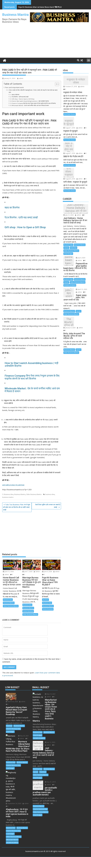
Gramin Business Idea (13, 729)
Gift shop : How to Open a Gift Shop (23, 99)
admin (21, 78)
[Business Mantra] (4, 60)
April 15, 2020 (82, 289)
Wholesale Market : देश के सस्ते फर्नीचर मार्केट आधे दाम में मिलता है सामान (30, 105)
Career (66, 248)
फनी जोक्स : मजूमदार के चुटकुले (69, 173)
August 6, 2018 (70, 179)
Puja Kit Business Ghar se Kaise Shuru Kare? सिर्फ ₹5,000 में (41, 7)
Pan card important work (14, 87)
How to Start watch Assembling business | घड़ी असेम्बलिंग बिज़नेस (30, 101)
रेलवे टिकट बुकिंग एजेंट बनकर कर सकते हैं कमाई (47, 505)
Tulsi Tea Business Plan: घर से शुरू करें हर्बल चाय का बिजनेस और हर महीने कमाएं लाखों (16, 507)
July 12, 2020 (69, 215)
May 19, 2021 (51, 694)
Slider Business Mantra (33, 494)
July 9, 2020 (81, 258)
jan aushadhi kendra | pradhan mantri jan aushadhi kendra (38, 785)
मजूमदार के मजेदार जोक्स (76, 81)
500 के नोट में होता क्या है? (68, 148)
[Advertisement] (60, 39)
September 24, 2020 (14, 803)
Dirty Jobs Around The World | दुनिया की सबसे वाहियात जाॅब (68, 322)
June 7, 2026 (28, 572)
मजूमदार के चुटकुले (69, 122)
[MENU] (88, 60)
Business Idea (8, 494)
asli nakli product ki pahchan (13, 485)
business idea (50, 494)
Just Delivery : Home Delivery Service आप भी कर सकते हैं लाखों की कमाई (76, 209)
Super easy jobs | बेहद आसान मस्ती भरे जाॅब (68, 293)
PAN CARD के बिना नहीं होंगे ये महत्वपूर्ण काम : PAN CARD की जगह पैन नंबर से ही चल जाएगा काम (33, 91)
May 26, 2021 (24, 736)
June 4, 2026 (48, 572)
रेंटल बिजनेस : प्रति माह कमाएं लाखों (20, 97)
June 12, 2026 (9, 572)
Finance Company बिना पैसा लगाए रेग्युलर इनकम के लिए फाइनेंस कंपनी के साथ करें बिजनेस (34, 103)
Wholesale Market (12, 839)
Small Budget (68, 253)
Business (45, 600)
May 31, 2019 (51, 782)
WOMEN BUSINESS (69, 285)
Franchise (73, 248)
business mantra (7, 497)
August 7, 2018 (70, 128)
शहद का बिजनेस (15, 94)
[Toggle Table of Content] (56, 84)
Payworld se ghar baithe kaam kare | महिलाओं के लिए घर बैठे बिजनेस (69, 261)
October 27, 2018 (71, 87)
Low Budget (10, 732)
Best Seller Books (69, 114)
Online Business (28, 611)
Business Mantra (15, 15)
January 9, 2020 (70, 328)
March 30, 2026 (12, 702)
